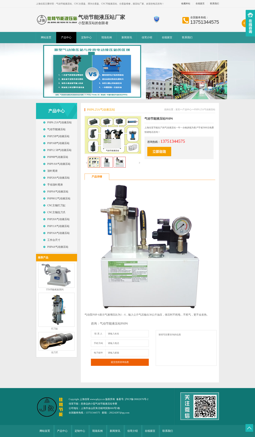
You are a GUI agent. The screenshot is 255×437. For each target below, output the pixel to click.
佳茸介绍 (147, 37)
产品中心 (66, 37)
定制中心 (86, 37)
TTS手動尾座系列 (54, 289)
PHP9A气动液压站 (57, 191)
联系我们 (214, 3)
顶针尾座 (52, 170)
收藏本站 (185, 3)
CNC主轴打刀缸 (56, 205)
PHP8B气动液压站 (57, 157)
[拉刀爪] (56, 349)
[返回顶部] (249, 428)
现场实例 (106, 37)
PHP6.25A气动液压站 (59, 122)
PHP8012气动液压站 (58, 198)
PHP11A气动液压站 (58, 226)
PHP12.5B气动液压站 (59, 150)
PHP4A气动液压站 (57, 246)
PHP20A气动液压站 (58, 177)
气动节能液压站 (56, 129)
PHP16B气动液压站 (58, 143)
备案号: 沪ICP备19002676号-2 (132, 399)
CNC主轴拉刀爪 (56, 212)
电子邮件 (98, 352)
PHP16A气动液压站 (58, 233)
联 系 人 (98, 333)
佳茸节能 (73, 403)
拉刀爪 (54, 352)
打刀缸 (54, 328)
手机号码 (98, 343)
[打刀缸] (56, 326)
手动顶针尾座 (55, 184)
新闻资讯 (127, 37)
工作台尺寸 (53, 240)
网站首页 (46, 37)
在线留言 (200, 3)
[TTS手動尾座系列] (56, 287)
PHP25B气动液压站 (58, 136)
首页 (177, 109)
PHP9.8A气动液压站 (58, 164)
